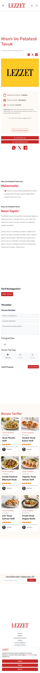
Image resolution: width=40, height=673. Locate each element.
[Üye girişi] (32, 5)
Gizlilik (20, 640)
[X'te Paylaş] (32, 54)
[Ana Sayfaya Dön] (20, 625)
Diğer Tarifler (7, 294)
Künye (20, 633)
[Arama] (37, 5)
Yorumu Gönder (33, 367)
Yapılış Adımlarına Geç (20, 142)
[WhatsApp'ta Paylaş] (28, 54)
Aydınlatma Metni (20, 638)
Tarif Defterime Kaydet (21, 130)
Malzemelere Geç (21, 138)
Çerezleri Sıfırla (20, 645)
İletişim (20, 636)
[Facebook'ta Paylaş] (36, 54)
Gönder (31, 580)
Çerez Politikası (20, 643)
